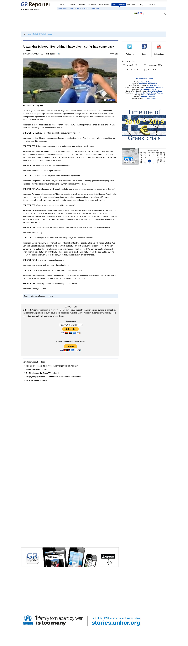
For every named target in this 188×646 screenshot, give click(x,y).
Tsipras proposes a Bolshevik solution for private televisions (51, 366)
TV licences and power (35, 380)
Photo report (94, 8)
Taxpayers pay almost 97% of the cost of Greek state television (52, 377)
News (62, 4)
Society (72, 4)
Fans (144, 54)
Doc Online (131, 4)
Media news (62, 8)
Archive (152, 4)
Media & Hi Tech (119, 4)
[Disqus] (70, 428)
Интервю (48, 34)
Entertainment (104, 4)
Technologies (74, 8)
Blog (141, 4)
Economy (82, 4)
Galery (111, 100)
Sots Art (85, 8)
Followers (130, 54)
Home (29, 34)
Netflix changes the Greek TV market (41, 373)
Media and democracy (35, 369)
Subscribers (159, 54)
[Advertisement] (74, 23)
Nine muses (92, 4)
